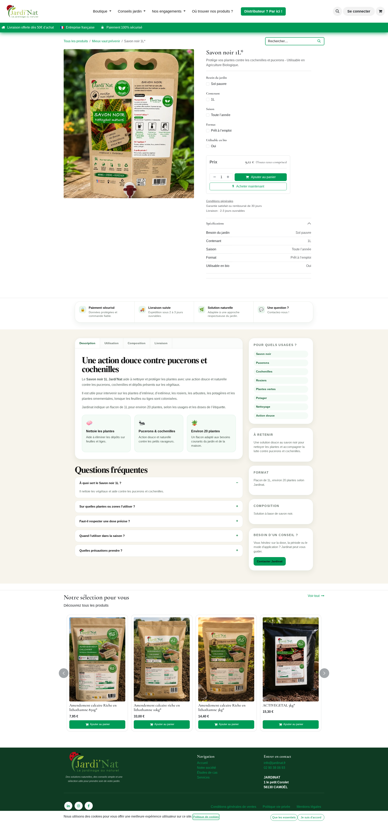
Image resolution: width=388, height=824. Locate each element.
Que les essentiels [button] (284, 817)
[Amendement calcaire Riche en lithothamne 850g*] (97, 659)
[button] (337, 11)
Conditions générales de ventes (233, 806)
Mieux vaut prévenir (106, 41)
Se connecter (358, 11)
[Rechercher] (319, 41)
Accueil (202, 763)
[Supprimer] (214, 177)
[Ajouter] (229, 177)
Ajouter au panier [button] (263, 177)
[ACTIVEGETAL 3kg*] (291, 659)
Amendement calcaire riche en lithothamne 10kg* (157, 707)
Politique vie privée (276, 806)
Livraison (161, 343)
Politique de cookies (206, 816)
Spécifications (215, 223)
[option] (194, 673)
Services (203, 777)
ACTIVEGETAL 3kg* (279, 705)
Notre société (206, 767)
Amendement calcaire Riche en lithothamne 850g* (93, 707)
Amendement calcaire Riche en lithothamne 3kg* (222, 707)
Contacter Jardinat (270, 561)
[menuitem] (102, 11)
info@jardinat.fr (275, 763)
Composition (137, 343)
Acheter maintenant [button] (250, 186)
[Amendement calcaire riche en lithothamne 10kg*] (162, 659)
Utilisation (111, 343)
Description (87, 343)
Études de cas (207, 772)
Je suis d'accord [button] (311, 817)
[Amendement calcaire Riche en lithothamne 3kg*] (226, 659)
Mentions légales (309, 806)
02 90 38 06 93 (274, 767)
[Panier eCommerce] (380, 11)
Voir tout (313, 596)
